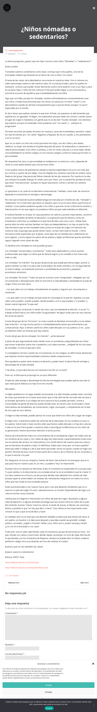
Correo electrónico (14, 654)
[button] (93, 663)
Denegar (48, 692)
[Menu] (93, 8)
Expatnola (11, 54)
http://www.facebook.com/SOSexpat (22, 562)
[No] (94, 705)
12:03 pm (23, 54)
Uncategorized (15, 50)
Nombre (10, 644)
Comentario (11, 613)
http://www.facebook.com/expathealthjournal (26, 567)
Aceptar (48, 685)
